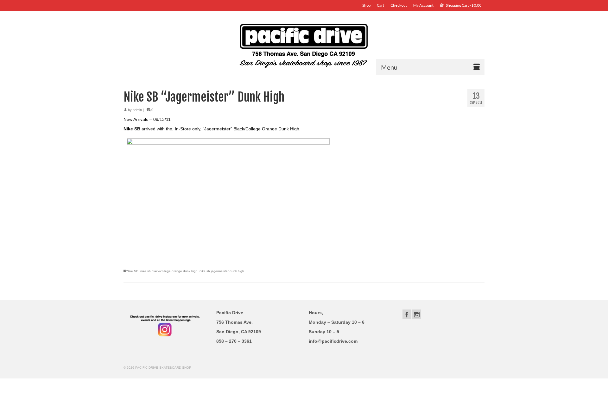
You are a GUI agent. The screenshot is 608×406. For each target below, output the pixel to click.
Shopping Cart (463, 5)
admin (137, 110)
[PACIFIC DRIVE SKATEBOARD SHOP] (304, 45)
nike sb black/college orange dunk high (169, 271)
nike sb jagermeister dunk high (222, 271)
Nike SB (132, 271)
